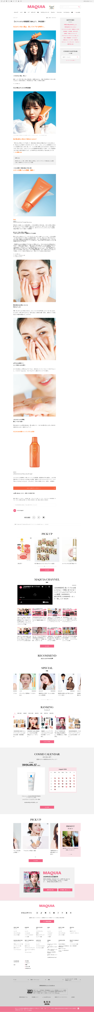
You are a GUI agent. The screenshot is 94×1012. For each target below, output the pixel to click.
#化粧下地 (76, 39)
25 (59, 787)
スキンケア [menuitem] (16, 12)
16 (51, 784)
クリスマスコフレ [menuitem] (39, 931)
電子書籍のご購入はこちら (65, 889)
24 (55, 787)
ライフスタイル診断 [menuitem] (40, 947)
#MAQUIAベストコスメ (70, 27)
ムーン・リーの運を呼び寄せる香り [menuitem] (63, 951)
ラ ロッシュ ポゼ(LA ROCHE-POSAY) (31, 796)
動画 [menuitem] (26, 964)
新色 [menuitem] (25, 12)
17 (55, 784)
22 (74, 784)
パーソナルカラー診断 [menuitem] (74, 944)
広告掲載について (35, 997)
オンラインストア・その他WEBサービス (71, 979)
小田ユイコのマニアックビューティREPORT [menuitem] (52, 950)
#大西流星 (70, 31)
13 (66, 781)
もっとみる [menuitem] (78, 12)
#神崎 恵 (65, 33)
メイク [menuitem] (21, 12)
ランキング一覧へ (47, 741)
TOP (15, 524)
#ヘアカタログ (74, 37)
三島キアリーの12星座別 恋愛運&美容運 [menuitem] (64, 946)
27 (66, 787)
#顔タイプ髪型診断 (67, 37)
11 (58, 781)
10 (55, 781)
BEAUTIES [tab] (51, 713)
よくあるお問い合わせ (46, 997)
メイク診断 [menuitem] (27, 936)
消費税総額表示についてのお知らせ (47, 985)
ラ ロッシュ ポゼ (32, 797)
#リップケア (71, 39)
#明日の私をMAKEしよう (70, 24)
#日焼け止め (65, 39)
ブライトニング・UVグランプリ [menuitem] (30, 950)
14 (70, 781)
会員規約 (73, 997)
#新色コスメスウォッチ (72, 33)
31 (55, 789)
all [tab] (14, 713)
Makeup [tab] (25, 713)
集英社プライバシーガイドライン (61, 997)
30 (51, 789)
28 (70, 787)
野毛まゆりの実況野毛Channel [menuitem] (51, 952)
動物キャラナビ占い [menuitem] (62, 948)
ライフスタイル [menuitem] (66, 12)
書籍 (49, 979)
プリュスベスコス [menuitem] (28, 952)
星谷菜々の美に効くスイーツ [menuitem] (52, 955)
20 (66, 784)
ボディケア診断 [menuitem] (61, 934)
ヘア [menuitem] (28, 12)
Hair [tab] (41, 713)
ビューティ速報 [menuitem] (39, 936)
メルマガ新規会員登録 (47, 921)
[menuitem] (19, 928)
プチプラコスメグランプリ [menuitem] (30, 947)
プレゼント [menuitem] (53, 12)
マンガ (14, 979)
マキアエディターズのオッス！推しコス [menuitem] (52, 944)
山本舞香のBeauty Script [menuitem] (51, 957)
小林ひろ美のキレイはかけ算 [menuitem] (52, 947)
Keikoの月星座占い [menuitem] (62, 944)
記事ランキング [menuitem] (16, 947)
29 (74, 787)
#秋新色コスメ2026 (75, 29)
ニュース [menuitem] (15, 931)
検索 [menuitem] (14, 964)
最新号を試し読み (50, 889)
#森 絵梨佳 (65, 31)
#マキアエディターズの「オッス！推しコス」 (70, 35)
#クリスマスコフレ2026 (66, 29)
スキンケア (15, 17)
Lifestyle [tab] (46, 713)
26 (62, 787)
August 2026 (63, 769)
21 (70, 784)
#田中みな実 (75, 31)
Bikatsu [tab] (36, 713)
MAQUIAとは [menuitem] (28, 968)
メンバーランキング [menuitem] (17, 949)
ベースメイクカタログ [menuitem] (29, 934)
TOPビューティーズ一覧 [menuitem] (18, 944)
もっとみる (47, 569)
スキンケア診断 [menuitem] (16, 934)
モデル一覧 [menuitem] (27, 966)
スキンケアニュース (26, 524)
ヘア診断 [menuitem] (49, 936)
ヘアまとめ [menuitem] (49, 934)
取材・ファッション (35, 979)
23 (51, 787)
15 (74, 781)
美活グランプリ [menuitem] (73, 931)
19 (62, 784)
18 (58, 784)
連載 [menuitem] (72, 12)
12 (62, 781)
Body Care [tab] (30, 713)
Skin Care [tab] (19, 713)
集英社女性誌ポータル (88, 1)
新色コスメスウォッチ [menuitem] (40, 934)
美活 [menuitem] (38, 12)
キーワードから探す (70, 60)
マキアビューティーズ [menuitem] (45, 12)
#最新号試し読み (70, 44)
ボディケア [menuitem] (33, 12)
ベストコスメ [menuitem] (59, 12)
